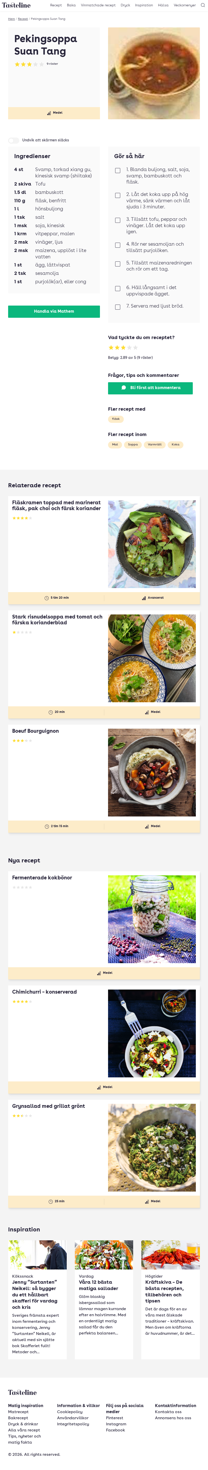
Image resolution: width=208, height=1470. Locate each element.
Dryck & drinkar (23, 1424)
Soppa (133, 444)
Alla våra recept (24, 1430)
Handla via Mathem (54, 312)
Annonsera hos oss (173, 1418)
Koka (175, 444)
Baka (71, 5)
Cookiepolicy (69, 1412)
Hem (11, 19)
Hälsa (163, 5)
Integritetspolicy (73, 1424)
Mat (115, 444)
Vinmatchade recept (98, 5)
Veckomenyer (185, 5)
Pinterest (114, 1418)
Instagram (116, 1424)
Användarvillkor (73, 1418)
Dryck (125, 5)
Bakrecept (18, 1418)
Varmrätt (155, 444)
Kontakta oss (168, 1412)
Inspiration (144, 5)
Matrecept (18, 1412)
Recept (56, 5)
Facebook (115, 1430)
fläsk (116, 419)
